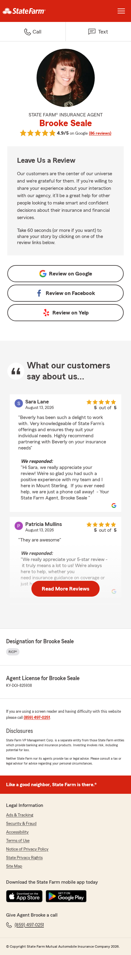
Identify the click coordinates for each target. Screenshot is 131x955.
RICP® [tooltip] (13, 652)
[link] (33, 10)
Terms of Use (18, 841)
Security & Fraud (21, 824)
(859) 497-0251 (37, 717)
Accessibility (17, 832)
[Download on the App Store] (24, 896)
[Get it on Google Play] (66, 896)
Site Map (14, 866)
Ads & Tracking (19, 815)
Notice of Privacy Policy (27, 849)
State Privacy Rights (24, 858)
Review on (70, 273)
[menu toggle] (121, 11)
